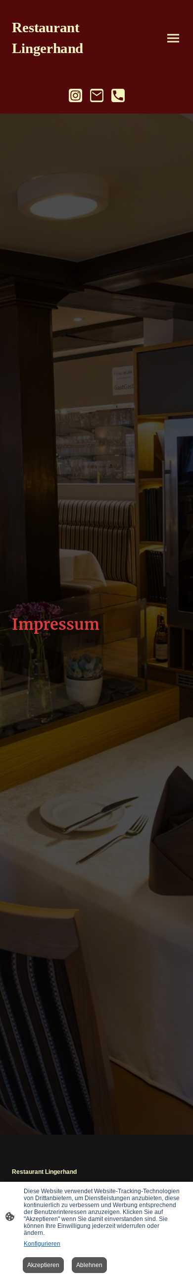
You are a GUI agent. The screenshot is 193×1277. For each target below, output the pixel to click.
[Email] (96, 95)
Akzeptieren (43, 1265)
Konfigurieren (42, 1243)
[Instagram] (75, 95)
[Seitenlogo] (52, 64)
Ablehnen (89, 1265)
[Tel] (118, 95)
